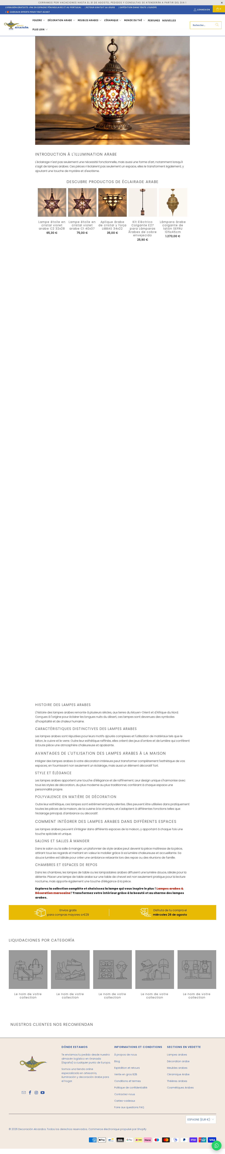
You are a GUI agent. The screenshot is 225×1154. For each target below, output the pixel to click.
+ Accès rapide (112, 209)
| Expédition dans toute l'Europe (137, 7)
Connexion (203, 9)
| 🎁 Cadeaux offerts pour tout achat (27, 12)
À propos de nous (125, 1054)
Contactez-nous (124, 1094)
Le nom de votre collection (28, 974)
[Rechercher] (217, 25)
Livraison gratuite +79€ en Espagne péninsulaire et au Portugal (43, 7)
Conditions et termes (127, 1081)
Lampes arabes (177, 1054)
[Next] (180, 443)
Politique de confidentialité (130, 1087)
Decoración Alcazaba (32, 1129)
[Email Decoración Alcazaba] (24, 1093)
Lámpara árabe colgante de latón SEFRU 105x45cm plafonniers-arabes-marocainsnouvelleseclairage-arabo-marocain (173, 202)
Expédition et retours (127, 1068)
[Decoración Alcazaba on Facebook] (30, 1093)
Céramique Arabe (178, 1074)
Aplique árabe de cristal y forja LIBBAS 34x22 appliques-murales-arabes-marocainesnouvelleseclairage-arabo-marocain (112, 202)
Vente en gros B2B (125, 1074)
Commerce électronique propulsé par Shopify (117, 1129)
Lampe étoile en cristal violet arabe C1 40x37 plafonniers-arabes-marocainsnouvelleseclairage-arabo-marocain (82, 202)
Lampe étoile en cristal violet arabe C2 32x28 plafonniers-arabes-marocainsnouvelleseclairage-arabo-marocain (52, 202)
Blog (117, 1061)
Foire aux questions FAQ (129, 1107)
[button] (39, 20)
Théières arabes (177, 1081)
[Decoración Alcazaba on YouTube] (42, 1093)
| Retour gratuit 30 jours (100, 7)
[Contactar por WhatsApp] (216, 1145)
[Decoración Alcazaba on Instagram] (36, 1093)
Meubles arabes (177, 1068)
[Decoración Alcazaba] (16, 25)
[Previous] (40, 442)
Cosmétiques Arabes (180, 1087)
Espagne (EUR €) (199, 1120)
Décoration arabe (178, 1061)
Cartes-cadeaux (124, 1101)
